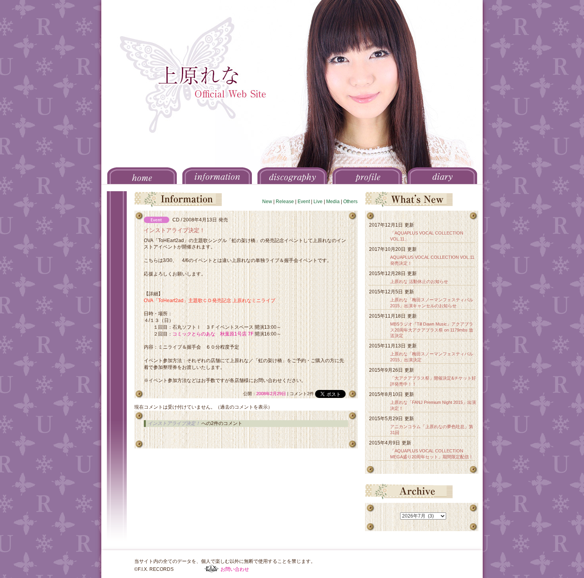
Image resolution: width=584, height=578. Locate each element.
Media (333, 201)
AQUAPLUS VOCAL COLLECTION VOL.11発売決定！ (432, 260)
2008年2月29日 (271, 393)
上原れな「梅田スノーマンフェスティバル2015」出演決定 (431, 356)
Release (285, 201)
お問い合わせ (234, 569)
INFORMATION (217, 175)
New (267, 201)
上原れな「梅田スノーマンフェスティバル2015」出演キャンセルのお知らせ (431, 302)
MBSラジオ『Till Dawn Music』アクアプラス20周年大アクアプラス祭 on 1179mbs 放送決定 (431, 330)
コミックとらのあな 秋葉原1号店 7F (212, 334)
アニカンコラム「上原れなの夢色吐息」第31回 (431, 429)
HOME (142, 175)
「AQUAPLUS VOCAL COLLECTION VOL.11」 (426, 236)
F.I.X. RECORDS (212, 569)
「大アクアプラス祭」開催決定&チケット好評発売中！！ (433, 381)
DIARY (442, 175)
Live (318, 201)
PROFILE (367, 175)
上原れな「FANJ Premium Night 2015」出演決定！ (433, 405)
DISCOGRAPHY (292, 175)
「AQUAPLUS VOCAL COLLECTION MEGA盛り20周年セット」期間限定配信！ (431, 453)
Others (350, 201)
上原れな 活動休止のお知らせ (419, 281)
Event (304, 201)
